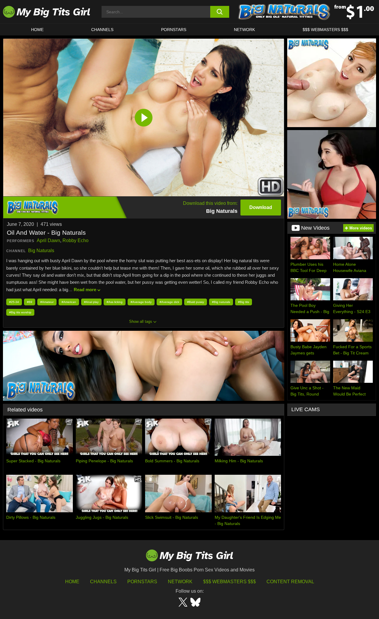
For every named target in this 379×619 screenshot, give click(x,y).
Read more (85, 289)
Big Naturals (41, 250)
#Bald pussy (195, 302)
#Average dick (169, 302)
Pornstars (173, 29)
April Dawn (48, 240)
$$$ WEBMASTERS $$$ (325, 29)
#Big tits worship (20, 312)
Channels (103, 581)
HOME (37, 29)
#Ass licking (115, 302)
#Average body (141, 302)
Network (244, 29)
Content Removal (290, 581)
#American (69, 302)
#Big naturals (221, 302)
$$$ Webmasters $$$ (229, 581)
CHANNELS (102, 29)
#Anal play (91, 302)
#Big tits (243, 302)
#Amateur (47, 302)
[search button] (219, 12)
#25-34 (14, 302)
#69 (29, 302)
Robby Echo (75, 240)
